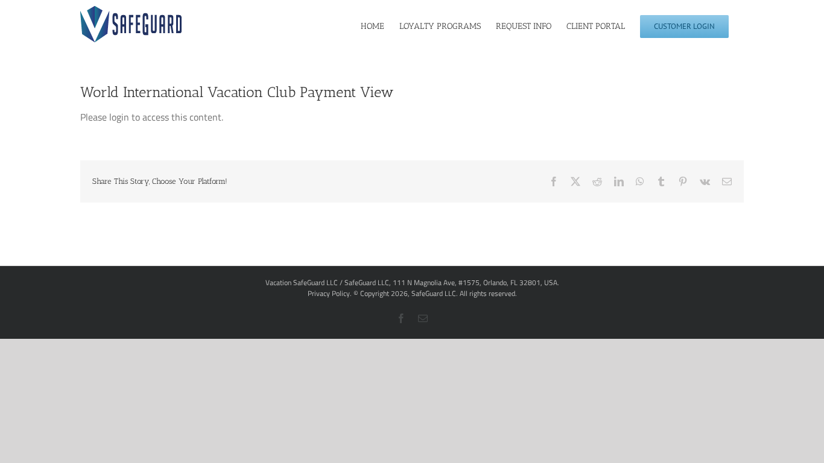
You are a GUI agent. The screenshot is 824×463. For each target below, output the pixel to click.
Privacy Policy (329, 293)
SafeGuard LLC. (434, 293)
